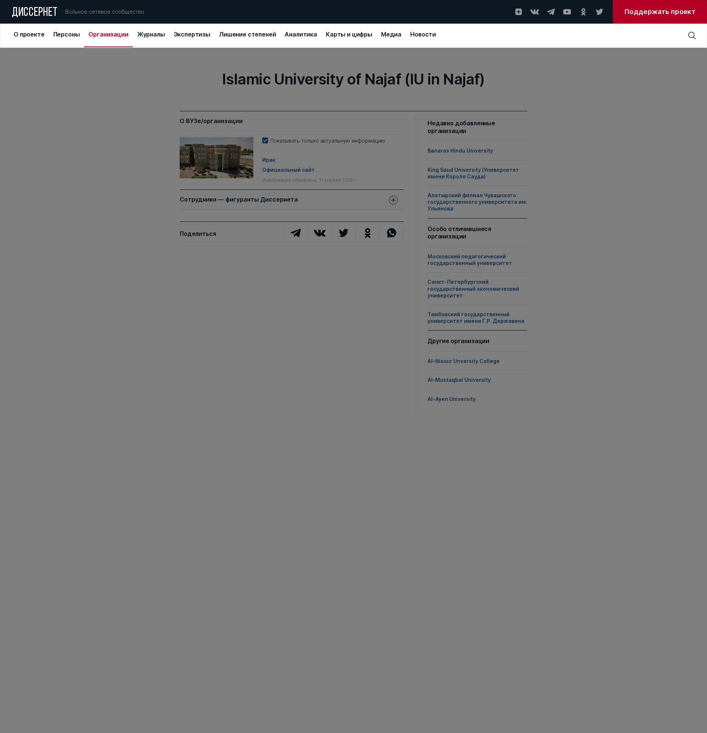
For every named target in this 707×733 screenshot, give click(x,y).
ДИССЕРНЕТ (35, 13)
